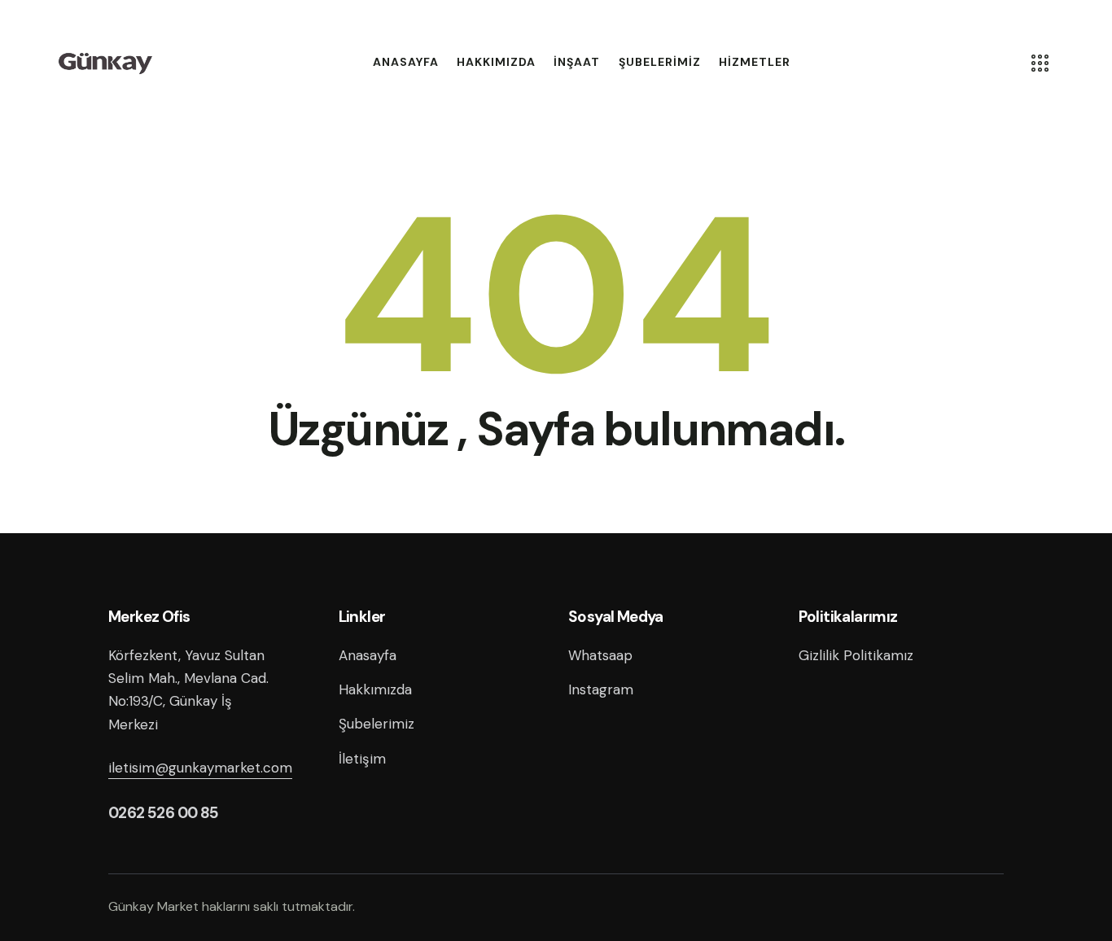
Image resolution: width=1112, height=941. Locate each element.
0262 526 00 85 (163, 813)
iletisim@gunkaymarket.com (200, 768)
